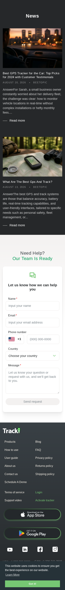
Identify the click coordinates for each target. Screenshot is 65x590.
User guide (11, 457)
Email (12, 315)
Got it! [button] (32, 583)
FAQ (38, 449)
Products (10, 441)
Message (14, 365)
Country (13, 348)
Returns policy (44, 465)
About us (10, 465)
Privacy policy (44, 457)
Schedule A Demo (16, 482)
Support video (13, 500)
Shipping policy (44, 474)
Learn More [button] (13, 574)
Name (12, 298)
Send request (32, 401)
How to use (11, 449)
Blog (38, 441)
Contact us (11, 474)
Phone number (17, 332)
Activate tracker (44, 500)
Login (38, 492)
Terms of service (14, 492)
